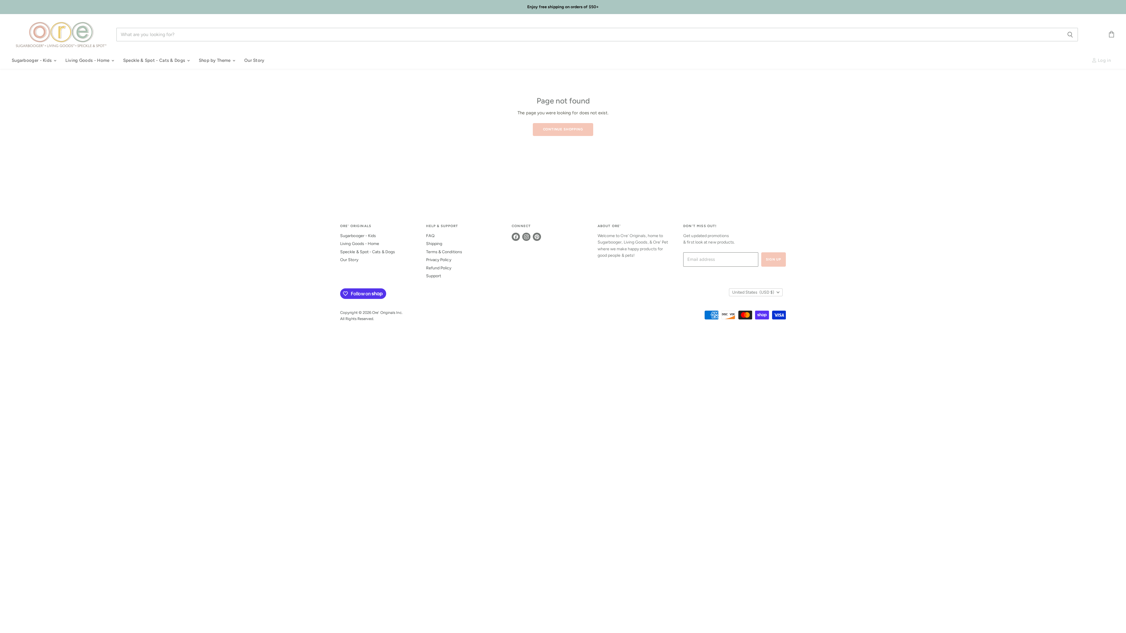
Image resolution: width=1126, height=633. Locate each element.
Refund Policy (439, 268)
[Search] (1070, 34)
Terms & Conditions (444, 251)
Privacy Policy (438, 259)
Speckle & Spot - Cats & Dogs (154, 60)
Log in (1104, 60)
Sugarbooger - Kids (32, 60)
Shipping (434, 243)
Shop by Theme (215, 60)
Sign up (773, 259)
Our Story (254, 60)
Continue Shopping (563, 129)
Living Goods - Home (88, 60)
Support (433, 275)
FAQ (430, 235)
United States (753, 292)
